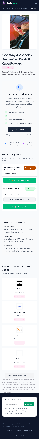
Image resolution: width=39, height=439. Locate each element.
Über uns (10, 430)
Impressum (28, 430)
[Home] (3, 8)
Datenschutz (19, 435)
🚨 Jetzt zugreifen (21, 207)
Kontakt (19, 430)
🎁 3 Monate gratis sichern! (21, 180)
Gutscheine (10, 8)
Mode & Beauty (22, 8)
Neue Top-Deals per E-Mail (13, 400)
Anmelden (29, 404)
